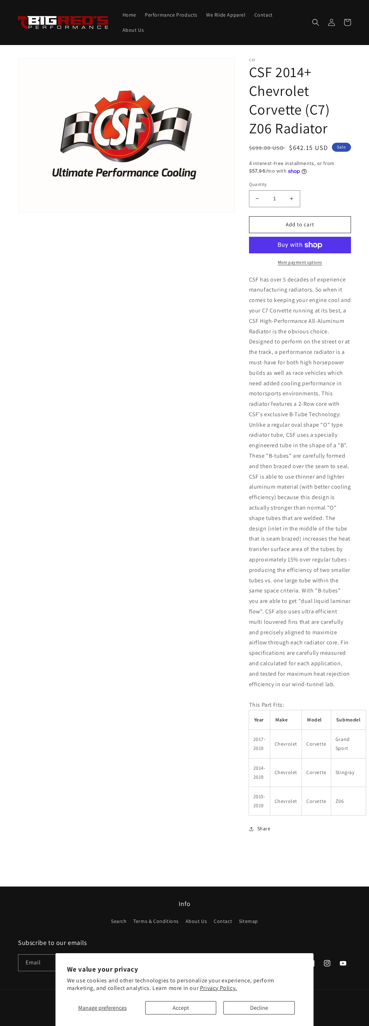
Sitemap (248, 921)
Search (119, 921)
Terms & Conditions (156, 921)
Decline (259, 1008)
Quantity (258, 184)
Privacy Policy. (218, 988)
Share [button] (264, 828)
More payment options (300, 262)
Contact (223, 921)
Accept (181, 1008)
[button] (316, 22)
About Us (196, 921)
